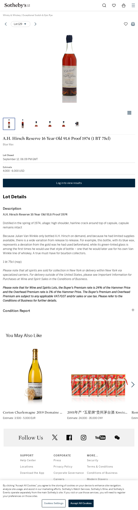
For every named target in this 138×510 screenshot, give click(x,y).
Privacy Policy (63, 466)
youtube (100, 437)
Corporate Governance (69, 473)
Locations (26, 466)
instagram (83, 437)
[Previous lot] (5, 24)
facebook (69, 437)
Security (92, 460)
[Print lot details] (133, 24)
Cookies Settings (53, 503)
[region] (69, 495)
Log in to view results (69, 183)
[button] (69, 69)
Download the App (32, 473)
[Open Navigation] (133, 5)
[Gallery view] (129, 112)
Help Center (28, 460)
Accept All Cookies (81, 503)
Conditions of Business (102, 473)
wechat (117, 437)
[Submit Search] (104, 5)
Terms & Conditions (100, 466)
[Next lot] (35, 24)
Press (57, 460)
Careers (59, 479)
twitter (55, 437)
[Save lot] (126, 24)
